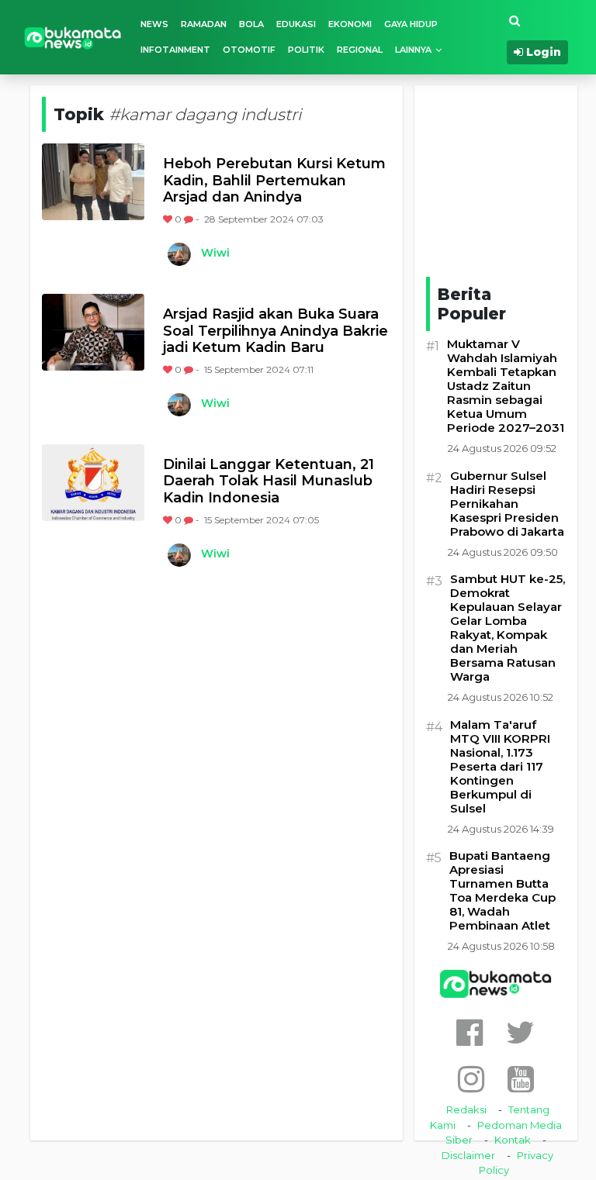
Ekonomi (350, 24)
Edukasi (296, 24)
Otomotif (249, 49)
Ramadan (204, 24)
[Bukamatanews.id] (73, 36)
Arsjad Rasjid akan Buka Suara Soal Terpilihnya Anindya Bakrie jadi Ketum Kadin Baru (275, 331)
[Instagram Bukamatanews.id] (471, 1079)
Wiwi (215, 253)
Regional (360, 49)
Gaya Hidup (411, 24)
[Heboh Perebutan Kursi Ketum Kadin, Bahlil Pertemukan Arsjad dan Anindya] (93, 181)
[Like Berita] (169, 219)
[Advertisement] (511, 178)
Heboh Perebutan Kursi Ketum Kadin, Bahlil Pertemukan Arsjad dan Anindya (274, 180)
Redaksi (466, 1109)
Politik (306, 49)
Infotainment (175, 49)
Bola (251, 24)
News (154, 24)
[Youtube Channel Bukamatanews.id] (521, 1079)
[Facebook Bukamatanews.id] (469, 1032)
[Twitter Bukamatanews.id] (520, 1032)
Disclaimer (468, 1155)
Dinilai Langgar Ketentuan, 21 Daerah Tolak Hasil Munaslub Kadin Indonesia (268, 481)
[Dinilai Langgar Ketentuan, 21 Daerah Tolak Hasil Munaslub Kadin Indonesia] (93, 482)
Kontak (512, 1139)
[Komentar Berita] (190, 219)
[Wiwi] (178, 254)
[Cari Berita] (514, 21)
